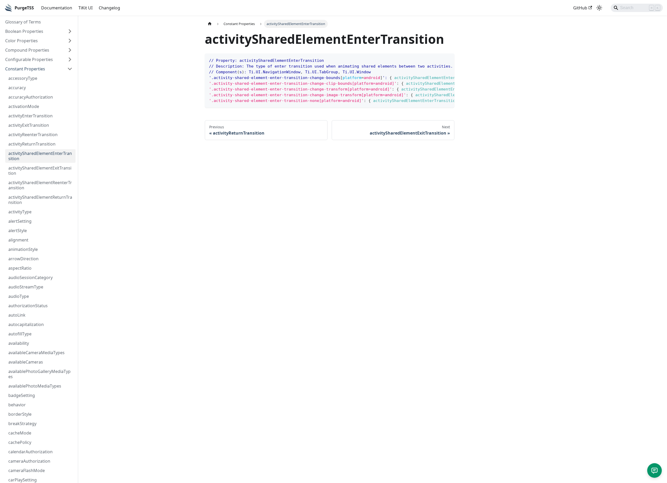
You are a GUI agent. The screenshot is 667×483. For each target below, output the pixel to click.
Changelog (109, 8)
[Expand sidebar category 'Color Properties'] (70, 41)
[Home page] (210, 24)
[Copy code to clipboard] (448, 60)
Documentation (56, 8)
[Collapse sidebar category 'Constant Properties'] (70, 69)
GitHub (580, 8)
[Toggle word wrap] (438, 60)
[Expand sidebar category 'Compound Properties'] (70, 50)
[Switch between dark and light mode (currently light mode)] (599, 8)
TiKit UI (85, 8)
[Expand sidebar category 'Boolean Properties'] (70, 31)
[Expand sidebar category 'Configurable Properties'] (70, 59)
